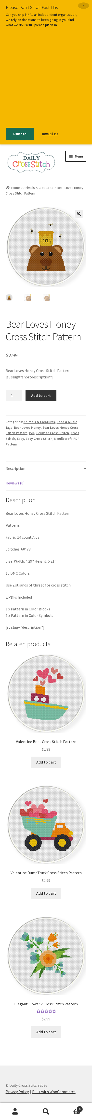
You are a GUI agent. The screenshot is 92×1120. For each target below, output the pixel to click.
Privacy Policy (17, 1091)
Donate (19, 133)
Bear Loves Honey (27, 427)
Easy (20, 438)
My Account (15, 1111)
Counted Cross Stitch (52, 433)
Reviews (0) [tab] (15, 482)
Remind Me (50, 134)
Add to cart (41, 395)
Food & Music (67, 422)
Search (46, 1111)
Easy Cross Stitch (39, 438)
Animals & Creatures (38, 187)
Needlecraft (63, 438)
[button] (79, 214)
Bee (32, 433)
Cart (70, 1107)
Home (15, 187)
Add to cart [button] (46, 762)
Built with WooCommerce (54, 1091)
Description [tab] (15, 468)
